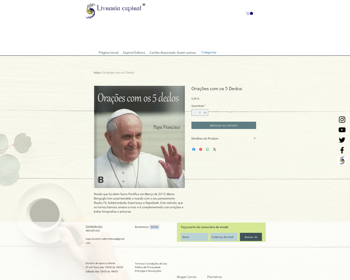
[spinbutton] (200, 112)
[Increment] (205, 112)
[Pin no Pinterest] (201, 149)
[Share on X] (214, 149)
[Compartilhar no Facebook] (194, 149)
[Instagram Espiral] (342, 119)
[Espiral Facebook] (342, 150)
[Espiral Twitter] (342, 140)
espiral (131, 8)
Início (97, 72)
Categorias (208, 52)
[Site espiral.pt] (342, 160)
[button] (250, 13)
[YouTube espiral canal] (342, 130)
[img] (154, 227)
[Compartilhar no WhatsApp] (207, 149)
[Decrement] (194, 112)
